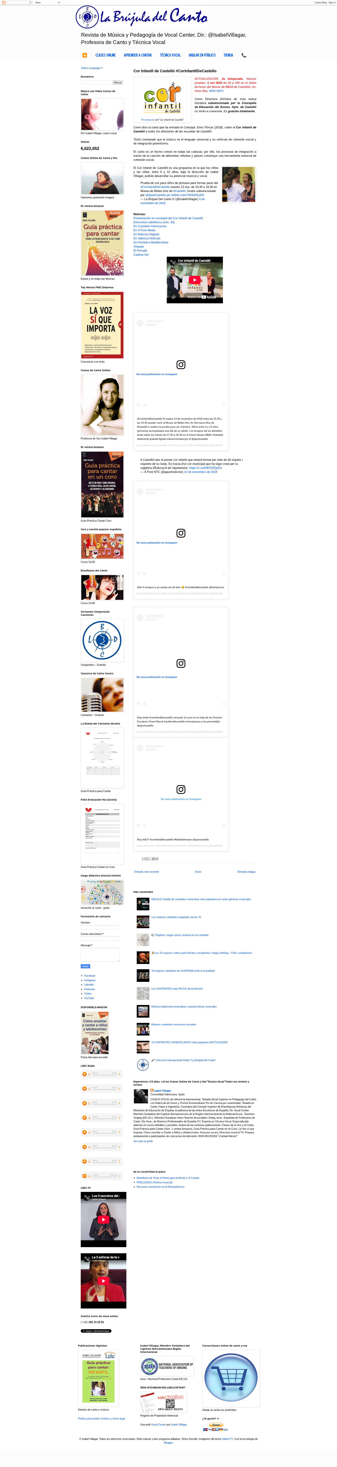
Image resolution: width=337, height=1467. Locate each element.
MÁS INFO (216, 90)
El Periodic (140, 250)
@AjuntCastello (156, 195)
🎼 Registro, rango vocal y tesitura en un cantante (180, 934)
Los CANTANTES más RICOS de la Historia (177, 988)
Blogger (168, 1442)
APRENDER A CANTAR (138, 55)
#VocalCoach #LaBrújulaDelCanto (190, 445)
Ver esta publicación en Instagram (156, 374)
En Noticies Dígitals (146, 234)
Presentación (148, 120)
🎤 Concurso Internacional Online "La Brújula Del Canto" (183, 1060)
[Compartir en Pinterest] (157, 859)
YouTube (89, 998)
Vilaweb (138, 246)
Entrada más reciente (146, 871)
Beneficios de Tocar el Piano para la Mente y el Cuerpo (168, 1177)
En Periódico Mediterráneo (150, 242)
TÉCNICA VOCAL (170, 55)
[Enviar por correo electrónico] (143, 859)
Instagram (90, 980)
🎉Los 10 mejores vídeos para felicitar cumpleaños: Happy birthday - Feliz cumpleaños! (201, 952)
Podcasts (89, 989)
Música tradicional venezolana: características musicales (184, 1006)
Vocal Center (158, 1424)
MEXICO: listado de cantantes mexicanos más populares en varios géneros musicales (201, 899)
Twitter (88, 993)
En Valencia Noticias (146, 238)
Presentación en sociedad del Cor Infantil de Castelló (168, 218)
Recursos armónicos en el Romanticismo (160, 1186)
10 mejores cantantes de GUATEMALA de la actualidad (183, 970)
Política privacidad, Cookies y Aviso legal (101, 1418)
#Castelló (179, 191)
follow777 (227, 1438)
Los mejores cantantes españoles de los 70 (176, 917)
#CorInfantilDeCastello (155, 186)
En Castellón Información (149, 226)
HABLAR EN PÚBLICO (202, 55)
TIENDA (228, 55)
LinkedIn (89, 984)
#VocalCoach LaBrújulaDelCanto (189, 845)
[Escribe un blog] (147, 859)
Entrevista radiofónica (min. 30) (154, 222)
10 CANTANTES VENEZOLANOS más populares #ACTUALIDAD (189, 1042)
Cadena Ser (141, 254)
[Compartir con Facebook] (153, 859)
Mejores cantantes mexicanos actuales (173, 1024)
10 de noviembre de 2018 (200, 471)
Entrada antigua (246, 871)
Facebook (89, 975)
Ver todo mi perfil (143, 1141)
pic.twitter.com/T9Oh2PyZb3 (185, 195)
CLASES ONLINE (105, 55)
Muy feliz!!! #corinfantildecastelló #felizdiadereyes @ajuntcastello (173, 839)
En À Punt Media (144, 230)
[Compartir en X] (150, 859)
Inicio (198, 871)
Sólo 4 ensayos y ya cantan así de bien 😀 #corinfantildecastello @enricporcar (180, 587)
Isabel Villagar (162, 1090)
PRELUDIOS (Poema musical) (154, 1182)
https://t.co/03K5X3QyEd (205, 467)
